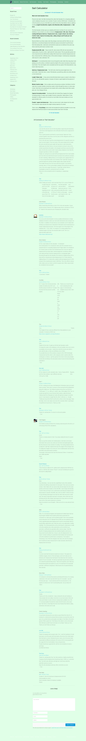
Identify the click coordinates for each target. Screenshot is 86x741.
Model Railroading (14, 93)
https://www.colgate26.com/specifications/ (49, 334)
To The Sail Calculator (54, 112)
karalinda (41, 215)
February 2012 (13, 81)
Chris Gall (41, 368)
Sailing (11, 96)
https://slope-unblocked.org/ (45, 234)
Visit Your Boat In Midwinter (16, 32)
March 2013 (13, 67)
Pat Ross (12, 50)
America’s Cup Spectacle (16, 21)
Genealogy (60, 2)
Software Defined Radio (15, 17)
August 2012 (13, 79)
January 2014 (13, 60)
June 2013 (12, 64)
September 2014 (14, 58)
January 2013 (13, 71)
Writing (11, 100)
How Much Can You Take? (16, 23)
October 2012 (13, 75)
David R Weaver (43, 464)
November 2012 (14, 73)
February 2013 (13, 69)
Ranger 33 (12, 15)
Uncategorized (13, 98)
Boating (40, 2)
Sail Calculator (33, 2)
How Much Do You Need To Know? (18, 27)
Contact (66, 2)
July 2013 (12, 62)
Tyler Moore (73, 736)
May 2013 (12, 65)
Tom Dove (41, 653)
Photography (53, 2)
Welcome (16, 2)
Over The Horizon (14, 19)
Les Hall (41, 630)
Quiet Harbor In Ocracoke (16, 25)
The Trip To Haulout (14, 34)
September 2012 (14, 77)
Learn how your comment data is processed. (62, 727)
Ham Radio (46, 2)
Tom (40, 125)
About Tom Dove (24, 2)
